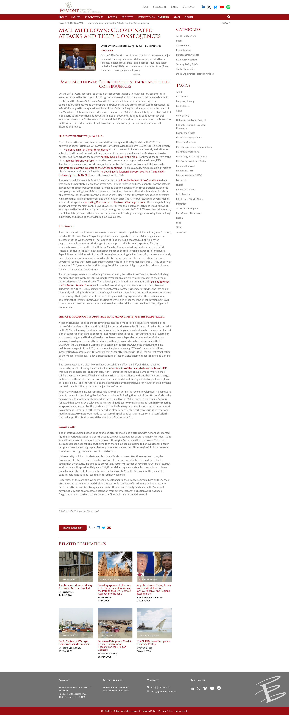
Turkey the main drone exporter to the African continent (90, 167)
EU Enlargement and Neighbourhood (194, 147)
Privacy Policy (165, 711)
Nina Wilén (109, 45)
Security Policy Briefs (187, 64)
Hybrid (179, 184)
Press (174, 7)
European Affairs (184, 170)
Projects (127, 17)
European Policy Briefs (187, 54)
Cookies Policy (149, 711)
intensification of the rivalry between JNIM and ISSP (138, 368)
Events (75, 17)
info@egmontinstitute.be (163, 691)
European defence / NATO (189, 175)
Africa (104, 50)
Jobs (146, 7)
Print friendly (73, 528)
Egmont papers (183, 50)
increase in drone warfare (79, 160)
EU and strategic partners (189, 137)
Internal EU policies (186, 189)
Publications (94, 17)
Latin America (183, 194)
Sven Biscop (146, 647)
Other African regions (187, 208)
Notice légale (181, 711)
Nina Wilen (79, 23)
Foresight (181, 180)
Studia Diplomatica (185, 69)
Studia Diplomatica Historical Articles (195, 73)
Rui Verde (145, 597)
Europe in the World (186, 166)
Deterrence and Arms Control (191, 120)
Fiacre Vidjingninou (71, 647)
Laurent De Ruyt (109, 653)
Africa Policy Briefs (186, 35)
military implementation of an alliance (139, 180)
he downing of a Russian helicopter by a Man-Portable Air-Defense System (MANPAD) (112, 173)
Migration (181, 203)
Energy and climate (185, 132)
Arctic (179, 91)
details (67, 579)
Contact (188, 7)
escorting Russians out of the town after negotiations (115, 202)
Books (179, 40)
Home (63, 17)
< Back (225, 23)
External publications (186, 59)
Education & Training (153, 17)
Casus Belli (121, 45)
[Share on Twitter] (103, 528)
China (179, 110)
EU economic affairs (186, 142)
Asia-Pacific (182, 96)
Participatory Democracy (189, 213)
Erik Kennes (68, 591)
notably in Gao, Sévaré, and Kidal (119, 156)
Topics (112, 17)
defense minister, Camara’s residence (87, 149)
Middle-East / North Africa (189, 199)
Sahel (110, 50)
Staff (176, 17)
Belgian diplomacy (185, 101)
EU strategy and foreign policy (191, 156)
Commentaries (154, 45)
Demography (182, 115)
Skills (178, 227)
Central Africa (183, 106)
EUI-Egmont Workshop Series (191, 161)
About (189, 17)
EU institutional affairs (187, 151)
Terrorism (181, 232)
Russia (179, 217)
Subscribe (159, 7)
